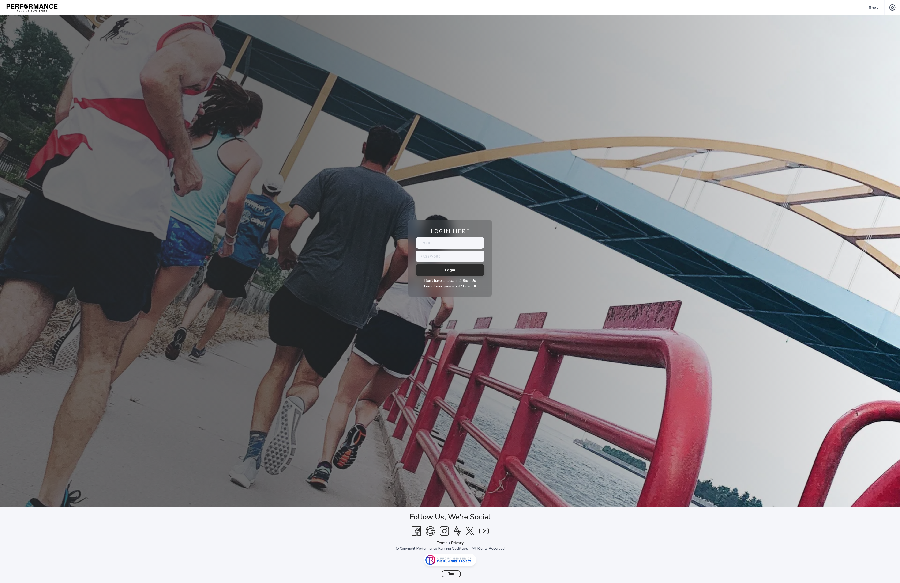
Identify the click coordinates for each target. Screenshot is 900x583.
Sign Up (469, 280)
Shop (874, 7)
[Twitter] (470, 531)
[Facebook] (416, 531)
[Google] (430, 531)
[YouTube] (484, 531)
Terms (442, 542)
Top (451, 574)
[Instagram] (444, 531)
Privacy (457, 542)
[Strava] (457, 531)
